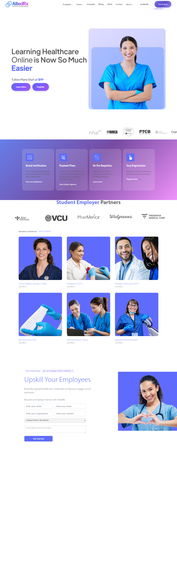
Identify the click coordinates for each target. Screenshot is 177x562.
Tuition (79, 4)
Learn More (21, 87)
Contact (119, 4)
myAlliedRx (144, 4)
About (129, 4)
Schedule (91, 4)
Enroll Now (162, 4)
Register (40, 87)
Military (101, 4)
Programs (68, 4)
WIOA (109, 4)
